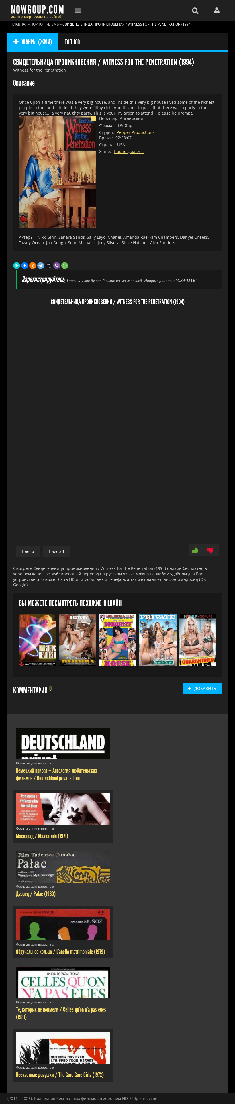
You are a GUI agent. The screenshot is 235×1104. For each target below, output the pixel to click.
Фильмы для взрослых (35, 763)
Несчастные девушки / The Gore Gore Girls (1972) (60, 1075)
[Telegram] (40, 265)
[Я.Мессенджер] (16, 265)
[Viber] (56, 265)
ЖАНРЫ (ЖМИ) (36, 42)
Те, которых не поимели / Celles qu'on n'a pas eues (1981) (61, 1013)
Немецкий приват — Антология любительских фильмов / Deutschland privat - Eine (56, 774)
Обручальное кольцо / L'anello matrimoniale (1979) (60, 952)
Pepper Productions (135, 132)
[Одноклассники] (32, 265)
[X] (48, 265)
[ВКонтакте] (24, 265)
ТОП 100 (72, 42)
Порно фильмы (129, 151)
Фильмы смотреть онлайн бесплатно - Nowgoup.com (39, 10)
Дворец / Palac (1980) (36, 894)
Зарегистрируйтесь (42, 279)
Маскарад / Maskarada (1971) (42, 836)
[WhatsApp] (64, 265)
